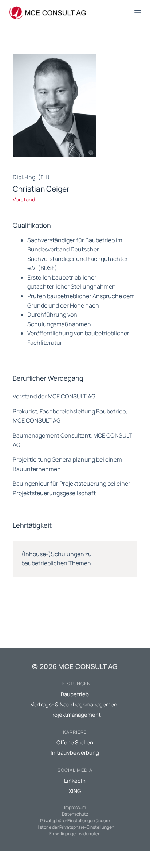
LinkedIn (75, 781)
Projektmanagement (75, 715)
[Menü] (137, 12)
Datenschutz (75, 814)
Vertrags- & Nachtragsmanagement (75, 704)
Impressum (75, 807)
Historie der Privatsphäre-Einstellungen (75, 827)
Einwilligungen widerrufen (74, 833)
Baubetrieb (75, 694)
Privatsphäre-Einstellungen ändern (75, 820)
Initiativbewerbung (75, 752)
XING (75, 791)
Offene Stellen (74, 742)
